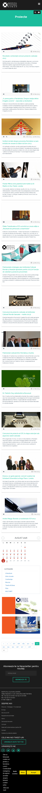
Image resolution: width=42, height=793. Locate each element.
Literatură (8, 573)
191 (33, 643)
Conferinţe (9, 579)
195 (13, 647)
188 (18, 643)
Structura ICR (5, 712)
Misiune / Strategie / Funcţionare (11, 707)
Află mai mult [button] (6, 789)
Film (6, 588)
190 (28, 643)
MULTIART (8, 591)
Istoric (3, 718)
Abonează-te (21, 679)
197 (22, 647)
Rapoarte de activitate (7, 715)
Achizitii (3, 724)
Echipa (3, 710)
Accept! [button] (33, 772)
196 (17, 647)
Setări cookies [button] (14, 772)
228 (29, 647)
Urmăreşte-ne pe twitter (13, 742)
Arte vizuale (9, 576)
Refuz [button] (23, 772)
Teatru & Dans (10, 585)
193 (4, 647)
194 (8, 647)
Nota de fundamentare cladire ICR (11, 727)
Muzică (7, 582)
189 (23, 643)
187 (14, 643)
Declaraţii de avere (6, 721)
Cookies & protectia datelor (9, 733)
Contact (3, 730)
